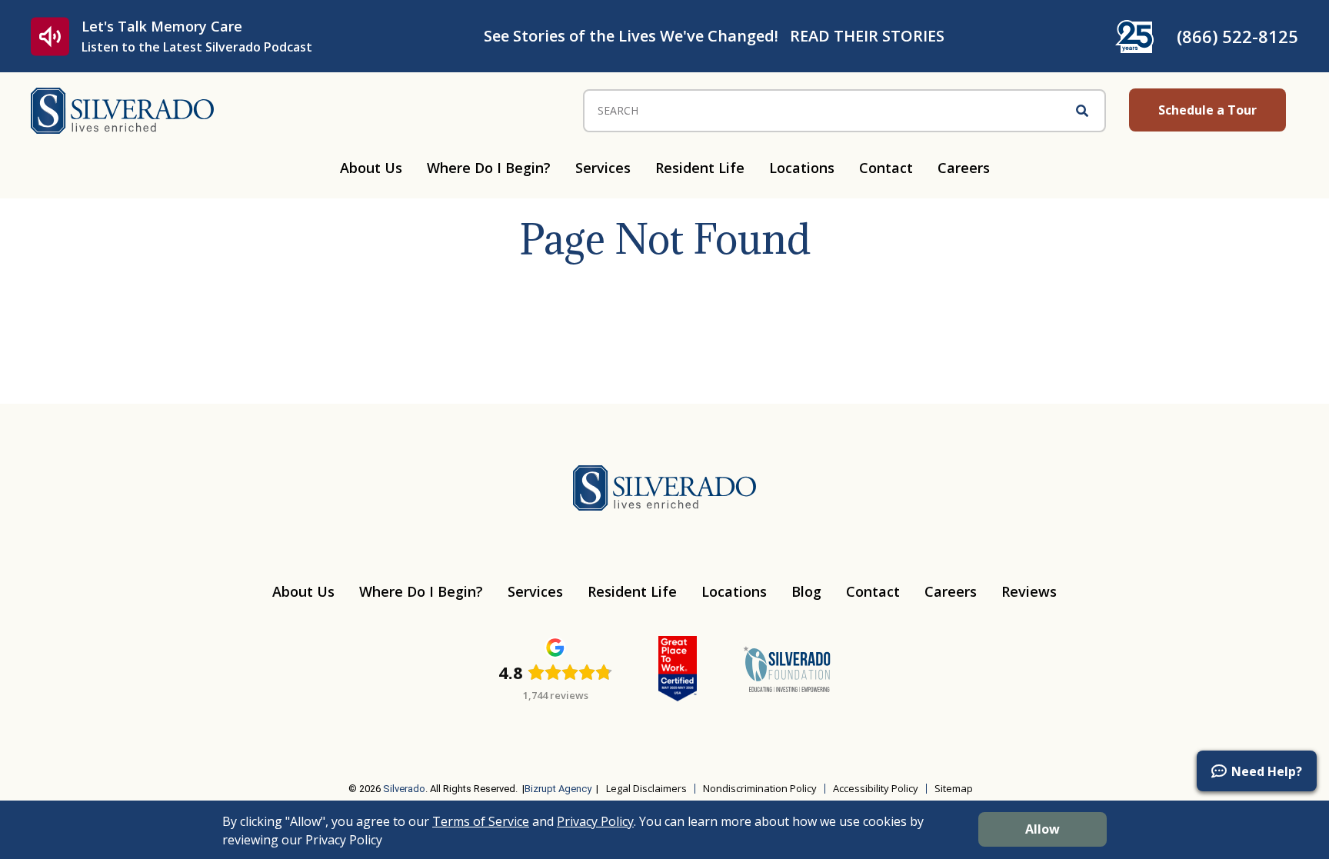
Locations (734, 591)
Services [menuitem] (603, 167)
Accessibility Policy (875, 789)
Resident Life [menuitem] (699, 167)
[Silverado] (122, 109)
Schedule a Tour (1207, 110)
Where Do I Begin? (421, 591)
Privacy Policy (595, 821)
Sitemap (953, 789)
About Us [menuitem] (371, 167)
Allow (1042, 829)
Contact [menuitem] (886, 167)
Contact (873, 591)
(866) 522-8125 (1237, 36)
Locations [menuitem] (801, 167)
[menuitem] (245, 741)
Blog (806, 591)
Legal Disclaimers (646, 789)
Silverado (404, 788)
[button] (1257, 771)
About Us (303, 591)
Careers (950, 591)
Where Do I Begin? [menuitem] (489, 167)
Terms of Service (480, 821)
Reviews (1029, 591)
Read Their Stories (867, 35)
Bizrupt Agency (558, 788)
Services (535, 591)
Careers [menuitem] (964, 167)
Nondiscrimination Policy (760, 789)
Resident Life (632, 591)
